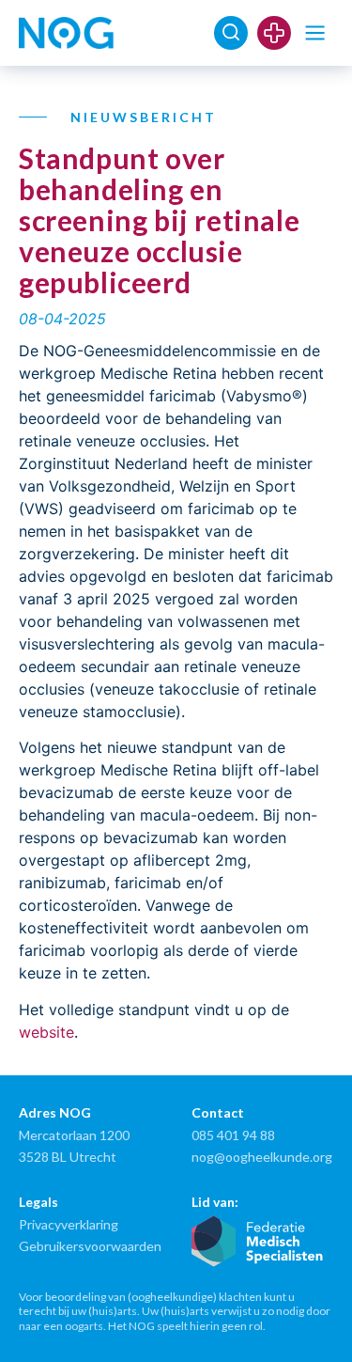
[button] (315, 33)
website (46, 1032)
